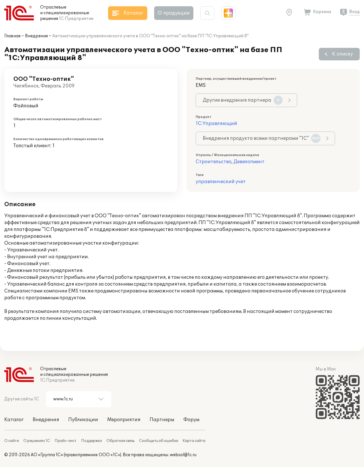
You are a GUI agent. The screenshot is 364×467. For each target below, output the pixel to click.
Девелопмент (248, 162)
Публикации (83, 420)
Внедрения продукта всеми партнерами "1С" (261, 138)
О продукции (174, 13)
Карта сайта (194, 441)
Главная (12, 36)
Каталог (14, 420)
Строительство (213, 162)
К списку (342, 54)
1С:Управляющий (216, 123)
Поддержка (91, 441)
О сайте (11, 441)
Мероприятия (123, 420)
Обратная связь (120, 441)
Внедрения (36, 36)
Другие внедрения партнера (241, 100)
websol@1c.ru (183, 454)
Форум (191, 420)
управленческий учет (221, 182)
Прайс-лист (65, 441)
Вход (354, 11)
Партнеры (162, 420)
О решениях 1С (36, 441)
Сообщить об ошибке (158, 441)
